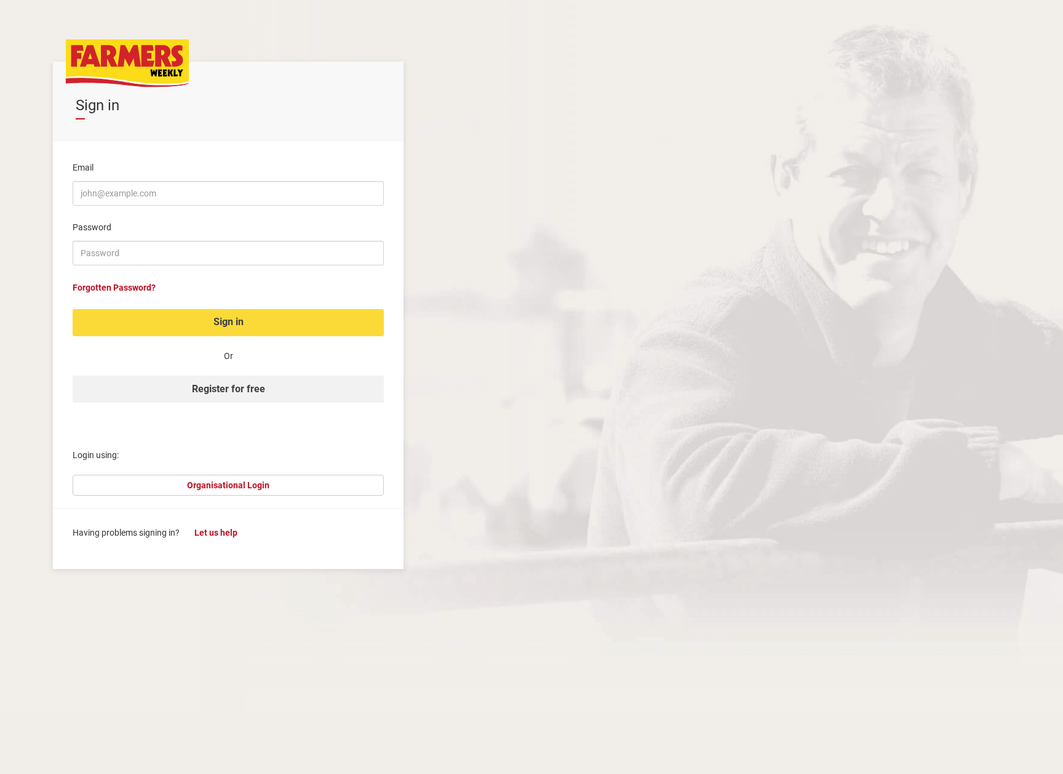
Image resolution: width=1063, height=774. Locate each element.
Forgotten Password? (114, 287)
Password (92, 227)
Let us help (215, 533)
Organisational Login (228, 485)
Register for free (228, 389)
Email (83, 167)
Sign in (228, 322)
